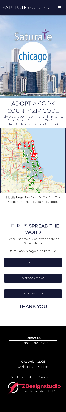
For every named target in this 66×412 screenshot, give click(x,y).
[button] (33, 262)
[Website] (33, 146)
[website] (32, 183)
